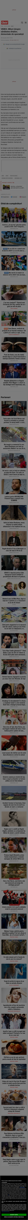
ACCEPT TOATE (14, 1214)
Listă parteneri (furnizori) (5, 1211)
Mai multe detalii (22, 1187)
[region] (14, 1197)
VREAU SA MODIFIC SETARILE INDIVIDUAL (14, 1217)
